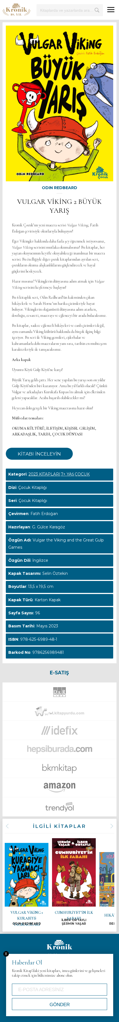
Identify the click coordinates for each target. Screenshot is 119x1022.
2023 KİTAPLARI (44, 474)
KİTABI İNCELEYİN (39, 454)
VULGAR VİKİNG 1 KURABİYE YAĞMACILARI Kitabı (26, 884)
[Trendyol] (59, 808)
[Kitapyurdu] (59, 712)
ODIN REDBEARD (59, 187)
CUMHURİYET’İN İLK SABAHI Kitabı (74, 882)
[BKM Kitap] (59, 770)
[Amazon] (59, 789)
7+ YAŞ (67, 474)
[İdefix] (59, 732)
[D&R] (59, 693)
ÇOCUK (82, 474)
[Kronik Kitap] (16, 10)
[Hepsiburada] (59, 751)
